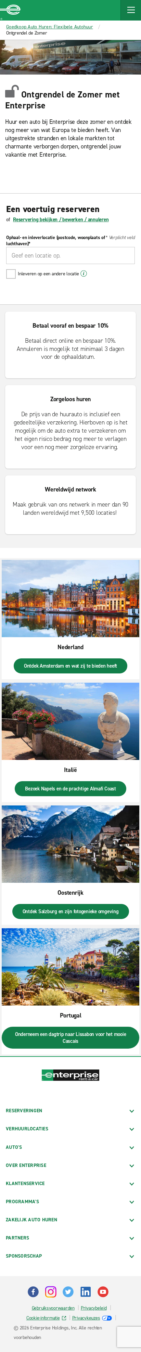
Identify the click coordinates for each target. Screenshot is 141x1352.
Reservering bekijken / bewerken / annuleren (60, 219)
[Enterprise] (10, 10)
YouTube (103, 1292)
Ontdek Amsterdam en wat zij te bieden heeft (70, 665)
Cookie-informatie (43, 1318)
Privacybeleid (94, 1308)
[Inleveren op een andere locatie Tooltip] (83, 273)
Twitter (68, 1292)
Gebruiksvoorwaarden (53, 1308)
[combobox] (70, 255)
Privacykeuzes (86, 1318)
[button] (130, 10)
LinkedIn (85, 1292)
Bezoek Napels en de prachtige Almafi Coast (70, 788)
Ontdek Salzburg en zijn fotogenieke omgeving (71, 911)
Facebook (33, 1292)
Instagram (50, 1292)
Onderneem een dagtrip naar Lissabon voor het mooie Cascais (70, 1038)
